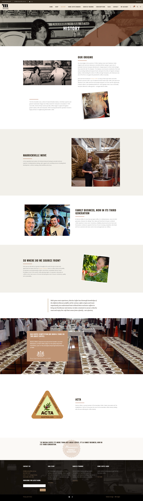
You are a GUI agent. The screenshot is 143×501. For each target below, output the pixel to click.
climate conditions (43, 268)
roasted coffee (94, 78)
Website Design (109, 496)
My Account (138, 1)
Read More (50, 482)
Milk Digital (117, 496)
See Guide (99, 477)
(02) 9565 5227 (26, 473)
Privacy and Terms (27, 496)
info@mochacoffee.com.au (20, 1)
